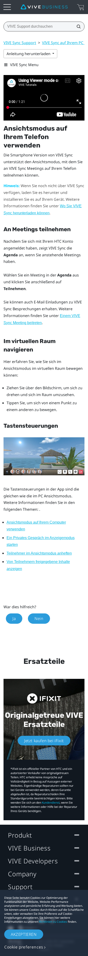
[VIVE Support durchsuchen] (77, 26)
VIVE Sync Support (20, 42)
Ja (14, 618)
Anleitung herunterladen (29, 53)
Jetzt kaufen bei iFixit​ (44, 740)
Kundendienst (51, 803)
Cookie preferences (23, 947)
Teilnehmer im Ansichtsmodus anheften (39, 553)
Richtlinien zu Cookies (53, 922)
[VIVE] (44, 7)
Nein (38, 618)
